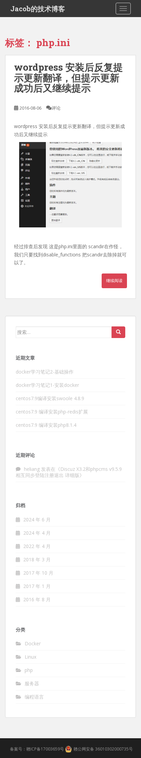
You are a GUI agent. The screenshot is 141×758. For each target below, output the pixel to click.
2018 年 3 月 (37, 559)
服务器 (32, 683)
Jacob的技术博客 (37, 8)
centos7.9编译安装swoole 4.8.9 (50, 398)
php (29, 670)
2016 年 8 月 (37, 599)
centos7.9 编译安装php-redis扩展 (52, 411)
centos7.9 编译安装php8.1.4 (46, 425)
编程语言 (34, 696)
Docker (33, 643)
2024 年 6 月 (37, 519)
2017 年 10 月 (38, 573)
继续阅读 (114, 280)
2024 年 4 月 (37, 533)
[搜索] (118, 332)
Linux (30, 657)
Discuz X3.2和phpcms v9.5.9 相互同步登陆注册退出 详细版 (69, 472)
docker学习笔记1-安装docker (47, 385)
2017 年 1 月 (37, 586)
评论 (56, 108)
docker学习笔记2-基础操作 (45, 371)
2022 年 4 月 (37, 546)
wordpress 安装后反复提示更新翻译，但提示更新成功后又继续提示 (68, 78)
